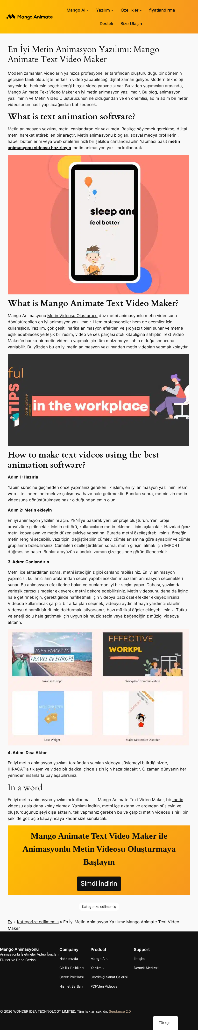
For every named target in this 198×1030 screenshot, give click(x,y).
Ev (10, 921)
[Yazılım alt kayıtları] (112, 10)
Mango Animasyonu (19, 949)
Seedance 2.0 (120, 1011)
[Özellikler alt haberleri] (141, 10)
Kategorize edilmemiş (99, 906)
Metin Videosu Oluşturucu (72, 315)
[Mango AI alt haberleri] (87, 10)
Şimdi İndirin (99, 883)
